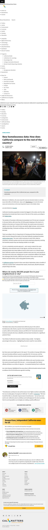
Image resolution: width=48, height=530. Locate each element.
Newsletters (4, 12)
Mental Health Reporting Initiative (13, 64)
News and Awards (8, 79)
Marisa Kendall (9, 146)
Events (3, 66)
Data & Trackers (5, 50)
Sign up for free (13, 386)
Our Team (6, 87)
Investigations (5, 124)
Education (4, 35)
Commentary (4, 44)
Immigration (4, 118)
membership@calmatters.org (30, 495)
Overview (4, 473)
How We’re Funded (9, 81)
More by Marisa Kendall (39, 463)
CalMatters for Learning (10, 58)
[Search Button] (0, 18)
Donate (3, 14)
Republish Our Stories (9, 83)
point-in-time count (7, 238)
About (1, 20)
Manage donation (5, 492)
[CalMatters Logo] (7, 7)
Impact (6, 77)
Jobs (5, 89)
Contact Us (7, 93)
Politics (3, 23)
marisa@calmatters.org (14, 455)
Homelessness (6, 132)
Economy (3, 29)
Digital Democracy (6, 40)
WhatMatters (29, 202)
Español (15, 208)
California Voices (5, 122)
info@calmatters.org (28, 490)
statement (37, 394)
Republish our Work (6, 478)
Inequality (4, 38)
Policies (6, 85)
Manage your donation (10, 70)
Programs (3, 54)
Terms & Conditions (6, 525)
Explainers (4, 48)
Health (3, 31)
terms (20, 384)
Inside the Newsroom (6, 95)
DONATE (39, 446)
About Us (3, 10)
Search (13, 20)
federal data (8, 216)
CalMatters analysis (8, 262)
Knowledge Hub (8, 60)
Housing (3, 33)
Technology (4, 42)
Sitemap (17, 525)
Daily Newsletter (5, 46)
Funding (3, 477)
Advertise (6, 91)
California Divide (8, 56)
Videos (3, 99)
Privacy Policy (13, 525)
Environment (4, 27)
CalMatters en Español (7, 97)
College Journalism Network (11, 62)
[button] (2, 1)
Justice (3, 25)
